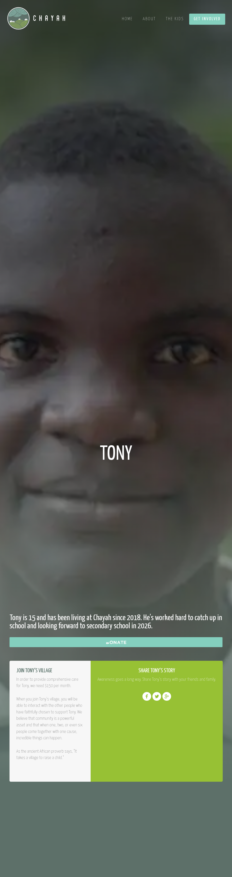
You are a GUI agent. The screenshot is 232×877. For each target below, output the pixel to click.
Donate (116, 642)
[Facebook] (146, 700)
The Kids (175, 19)
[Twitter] (156, 700)
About (149, 19)
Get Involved (207, 19)
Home (127, 19)
